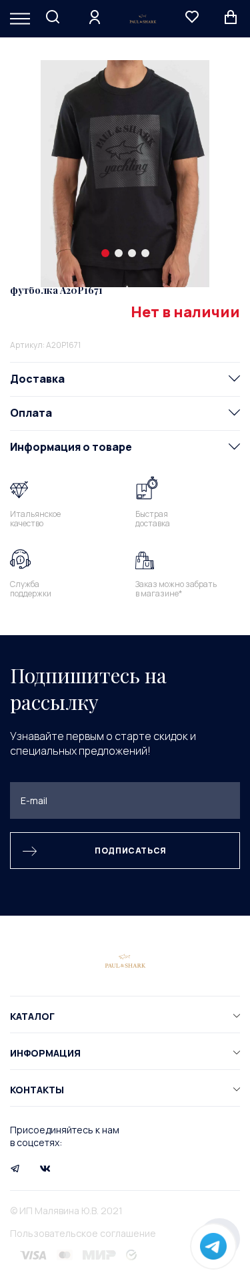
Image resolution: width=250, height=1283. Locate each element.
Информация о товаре (71, 446)
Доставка (37, 378)
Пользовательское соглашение (83, 1233)
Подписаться (131, 850)
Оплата (31, 412)
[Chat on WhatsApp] (213, 1246)
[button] (105, 253)
